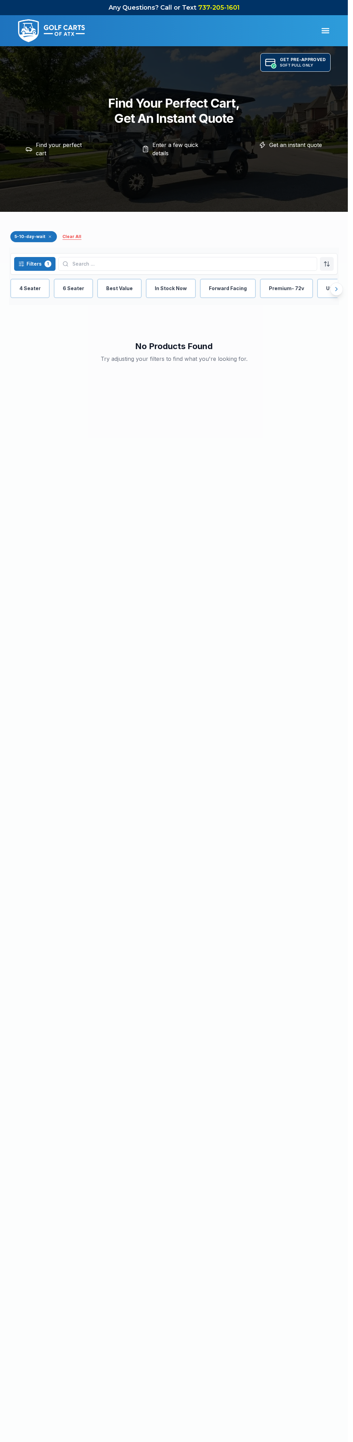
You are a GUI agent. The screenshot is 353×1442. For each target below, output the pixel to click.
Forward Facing (228, 288)
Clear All (71, 236)
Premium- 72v (286, 288)
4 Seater (30, 288)
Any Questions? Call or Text (174, 7)
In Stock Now (171, 288)
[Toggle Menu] (325, 31)
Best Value (119, 288)
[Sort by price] (327, 264)
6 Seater (73, 288)
